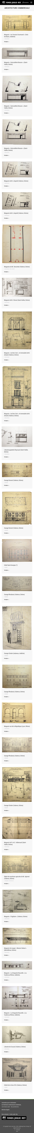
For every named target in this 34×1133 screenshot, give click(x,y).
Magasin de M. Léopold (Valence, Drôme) (16, 181)
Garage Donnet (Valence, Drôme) (13, 480)
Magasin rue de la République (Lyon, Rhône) (17, 726)
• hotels (5, 567)
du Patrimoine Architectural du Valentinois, (11, 1104)
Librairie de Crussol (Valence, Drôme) (15, 1047)
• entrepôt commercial (9, 880)
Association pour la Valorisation (9, 1102)
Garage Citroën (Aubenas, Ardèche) (14, 653)
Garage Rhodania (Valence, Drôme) (14, 594)
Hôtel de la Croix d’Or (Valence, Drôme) (15, 1085)
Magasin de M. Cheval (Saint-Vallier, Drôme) (17, 300)
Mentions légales (5, 1109)
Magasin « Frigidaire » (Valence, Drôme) (15, 916)
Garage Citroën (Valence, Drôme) (13, 805)
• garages (6, 482)
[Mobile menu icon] (31, 2)
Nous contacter (5, 1114)
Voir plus (6, 41)
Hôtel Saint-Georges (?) (11, 565)
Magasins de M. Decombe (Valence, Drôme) (17, 267)
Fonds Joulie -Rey (13, 1114)
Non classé (12, 269)
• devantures (6, 38)
